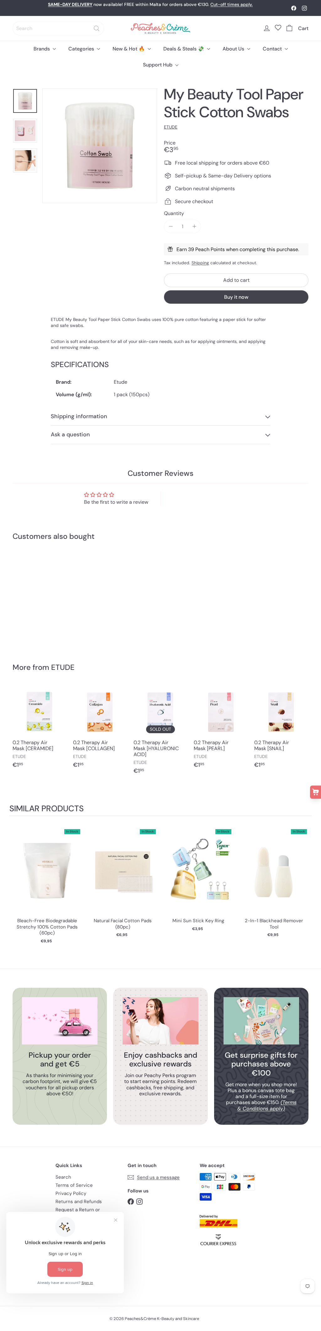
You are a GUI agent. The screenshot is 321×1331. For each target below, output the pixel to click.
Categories (81, 48)
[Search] (96, 28)
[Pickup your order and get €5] (59, 1020)
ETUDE (63, 667)
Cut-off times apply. (231, 4)
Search (63, 1177)
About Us (234, 48)
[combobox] (58, 28)
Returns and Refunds (78, 1201)
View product (47, 875)
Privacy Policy (70, 1193)
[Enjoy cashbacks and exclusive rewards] (160, 1020)
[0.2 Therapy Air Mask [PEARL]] (221, 729)
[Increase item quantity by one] (194, 226)
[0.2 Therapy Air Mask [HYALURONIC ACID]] (161, 732)
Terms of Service (74, 1185)
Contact (273, 48)
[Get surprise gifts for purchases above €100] (261, 1020)
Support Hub (158, 64)
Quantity (174, 213)
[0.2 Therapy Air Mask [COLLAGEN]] (100, 729)
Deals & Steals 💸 (184, 48)
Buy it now (236, 297)
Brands (42, 48)
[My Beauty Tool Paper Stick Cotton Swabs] (35, 597)
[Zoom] (100, 146)
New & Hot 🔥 (129, 48)
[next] (305, 883)
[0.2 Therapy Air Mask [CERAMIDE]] (40, 729)
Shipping (200, 263)
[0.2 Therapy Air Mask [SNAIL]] (281, 729)
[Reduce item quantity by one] (170, 226)
